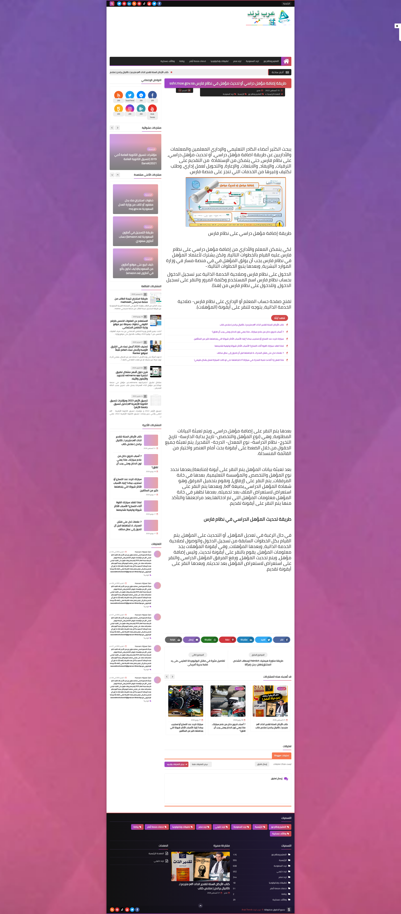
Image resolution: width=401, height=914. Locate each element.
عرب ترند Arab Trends (251, 909)
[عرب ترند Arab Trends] (268, 17)
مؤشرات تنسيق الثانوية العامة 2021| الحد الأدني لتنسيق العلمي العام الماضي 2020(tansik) (137, 159)
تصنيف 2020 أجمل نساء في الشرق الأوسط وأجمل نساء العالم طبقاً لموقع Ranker (129, 349)
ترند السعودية (252, 61)
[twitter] (154, 3)
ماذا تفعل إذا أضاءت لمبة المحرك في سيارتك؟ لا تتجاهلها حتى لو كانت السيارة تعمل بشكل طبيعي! (239, 360)
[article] (198, 659)
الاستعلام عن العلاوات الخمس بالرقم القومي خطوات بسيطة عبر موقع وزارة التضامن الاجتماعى (129, 324)
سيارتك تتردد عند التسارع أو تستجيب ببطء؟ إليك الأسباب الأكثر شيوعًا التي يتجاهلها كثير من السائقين (239, 339)
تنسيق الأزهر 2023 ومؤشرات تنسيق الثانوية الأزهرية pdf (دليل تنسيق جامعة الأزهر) (129, 403)
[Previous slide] (117, 127)
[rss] (134, 3)
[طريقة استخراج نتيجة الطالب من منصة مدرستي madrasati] (155, 298)
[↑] (200, 905)
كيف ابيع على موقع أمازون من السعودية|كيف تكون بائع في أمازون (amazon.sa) (136, 236)
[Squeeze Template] (289, 909)
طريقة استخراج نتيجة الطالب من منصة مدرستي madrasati (131, 300)
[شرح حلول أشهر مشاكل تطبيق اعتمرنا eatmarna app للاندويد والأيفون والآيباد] (155, 371)
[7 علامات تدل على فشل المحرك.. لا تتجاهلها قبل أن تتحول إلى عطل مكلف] (151, 525)
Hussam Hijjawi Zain (143, 551)
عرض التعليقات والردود (176, 764)
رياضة (182, 61)
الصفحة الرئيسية (273, 94)
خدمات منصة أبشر (197, 61)
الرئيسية (286, 3)
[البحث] (112, 3)
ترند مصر (237, 61)
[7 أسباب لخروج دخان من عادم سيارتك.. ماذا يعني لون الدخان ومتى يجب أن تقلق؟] (151, 459)
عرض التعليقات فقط (200, 764)
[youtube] (149, 3)
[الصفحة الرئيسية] (286, 61)
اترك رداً (146, 575)
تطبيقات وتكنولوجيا (219, 61)
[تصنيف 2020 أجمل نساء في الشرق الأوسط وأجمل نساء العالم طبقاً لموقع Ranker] (155, 346)
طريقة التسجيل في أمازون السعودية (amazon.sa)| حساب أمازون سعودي (136, 204)
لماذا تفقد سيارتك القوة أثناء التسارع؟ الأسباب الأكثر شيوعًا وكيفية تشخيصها (249, 346)
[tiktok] (144, 3)
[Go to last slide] (172, 676)
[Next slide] (166, 676)
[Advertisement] (167, 32)
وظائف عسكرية (168, 61)
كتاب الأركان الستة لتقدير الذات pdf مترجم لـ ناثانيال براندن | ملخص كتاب (190, 72)
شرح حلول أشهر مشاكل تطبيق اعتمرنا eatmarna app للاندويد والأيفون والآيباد (132, 375)
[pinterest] (139, 3)
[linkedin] (129, 3)
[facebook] (159, 3)
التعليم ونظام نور (271, 61)
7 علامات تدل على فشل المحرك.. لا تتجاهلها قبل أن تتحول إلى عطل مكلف (250, 353)
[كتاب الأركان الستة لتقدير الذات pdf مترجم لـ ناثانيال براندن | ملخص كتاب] (151, 440)
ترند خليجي (220, 827)
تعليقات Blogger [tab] (281, 756)
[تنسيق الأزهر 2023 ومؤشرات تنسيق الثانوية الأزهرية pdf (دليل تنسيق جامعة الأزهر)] (155, 400)
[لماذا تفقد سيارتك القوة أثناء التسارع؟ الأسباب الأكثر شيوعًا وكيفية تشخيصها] (151, 506)
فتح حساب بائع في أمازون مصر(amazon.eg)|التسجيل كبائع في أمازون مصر (138, 269)
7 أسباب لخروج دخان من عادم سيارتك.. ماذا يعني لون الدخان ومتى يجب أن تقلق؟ (112, 72)
